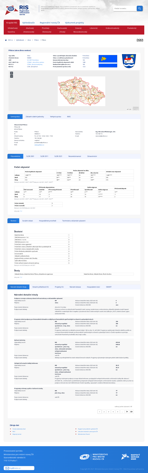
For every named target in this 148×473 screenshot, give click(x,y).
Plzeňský (45, 28)
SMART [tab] (109, 287)
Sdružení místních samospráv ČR (88, 431)
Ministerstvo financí (84, 434)
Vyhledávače (28, 22)
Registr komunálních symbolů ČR (88, 429)
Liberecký (94, 28)
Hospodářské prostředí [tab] (47, 221)
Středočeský (13, 28)
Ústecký (78, 28)
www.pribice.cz (39, 145)
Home (6, 40)
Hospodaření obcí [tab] (93, 287)
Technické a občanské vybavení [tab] (73, 221)
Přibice (36, 40)
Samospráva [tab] (15, 117)
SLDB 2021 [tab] (58, 156)
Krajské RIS (11, 22)
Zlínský (62, 32)
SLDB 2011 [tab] (44, 156)
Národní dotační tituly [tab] (18, 287)
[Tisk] (140, 40)
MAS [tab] (69, 117)
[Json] (142, 40)
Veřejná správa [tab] (55, 117)
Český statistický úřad (19, 429)
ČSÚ (21, 211)
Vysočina (11, 32)
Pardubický (131, 28)
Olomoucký (46, 32)
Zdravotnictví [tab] (92, 156)
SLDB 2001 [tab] (30, 156)
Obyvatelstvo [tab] (15, 156)
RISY (14, 431)
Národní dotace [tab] (75, 287)
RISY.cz (10, 40)
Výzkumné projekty (74, 22)
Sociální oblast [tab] (27, 221)
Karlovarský (62, 28)
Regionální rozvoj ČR (50, 22)
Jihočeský (30, 28)
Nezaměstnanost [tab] (74, 156)
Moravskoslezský (80, 32)
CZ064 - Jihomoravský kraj (34, 64)
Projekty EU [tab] (59, 287)
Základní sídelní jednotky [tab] (35, 117)
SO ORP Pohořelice (33, 60)
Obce (29, 40)
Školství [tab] (13, 221)
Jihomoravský (28, 32)
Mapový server (17, 434)
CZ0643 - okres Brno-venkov (35, 62)
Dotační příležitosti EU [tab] (41, 287)
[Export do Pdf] (138, 40)
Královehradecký (112, 28)
